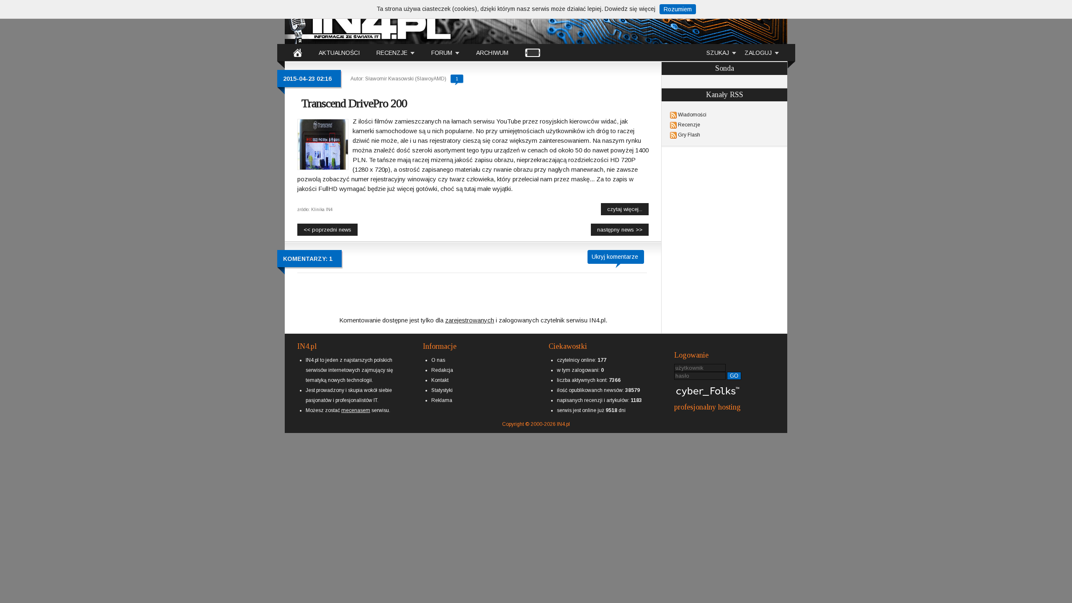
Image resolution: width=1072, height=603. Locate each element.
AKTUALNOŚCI (339, 52)
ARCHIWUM (492, 52)
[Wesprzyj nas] (355, 404)
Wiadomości (692, 115)
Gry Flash (689, 135)
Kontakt (439, 380)
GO (734, 376)
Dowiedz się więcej (630, 8)
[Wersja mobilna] (532, 52)
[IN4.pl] (297, 52)
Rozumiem (678, 9)
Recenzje (689, 125)
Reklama (441, 400)
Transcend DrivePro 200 (354, 103)
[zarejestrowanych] (469, 313)
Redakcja (442, 370)
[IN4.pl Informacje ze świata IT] (368, 23)
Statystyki (442, 390)
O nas (438, 360)
